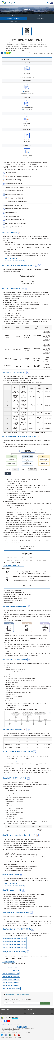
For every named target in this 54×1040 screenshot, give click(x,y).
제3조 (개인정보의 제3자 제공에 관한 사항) (13, 180)
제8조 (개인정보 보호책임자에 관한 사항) (15, 198)
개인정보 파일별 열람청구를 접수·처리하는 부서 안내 (13, 565)
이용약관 (14, 1024)
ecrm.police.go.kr (13, 814)
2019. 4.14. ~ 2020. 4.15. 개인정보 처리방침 (11, 985)
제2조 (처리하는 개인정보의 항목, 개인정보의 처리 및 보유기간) (19, 176)
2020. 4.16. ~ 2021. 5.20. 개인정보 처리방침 (11, 982)
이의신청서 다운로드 (27, 585)
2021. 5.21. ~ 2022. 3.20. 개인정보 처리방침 (11, 979)
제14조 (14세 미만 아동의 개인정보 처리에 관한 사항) (14, 219)
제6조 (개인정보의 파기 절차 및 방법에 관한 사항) (14, 190)
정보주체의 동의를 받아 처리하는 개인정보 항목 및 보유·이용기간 (27, 282)
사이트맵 (27, 1024)
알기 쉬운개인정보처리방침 (27, 33)
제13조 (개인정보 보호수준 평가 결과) (12, 216)
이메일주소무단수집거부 (21, 1024)
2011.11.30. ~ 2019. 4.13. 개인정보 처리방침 (11, 988)
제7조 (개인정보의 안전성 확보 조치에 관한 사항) (14, 194)
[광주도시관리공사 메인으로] (8, 2)
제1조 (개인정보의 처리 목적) (10, 172)
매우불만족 (28, 999)
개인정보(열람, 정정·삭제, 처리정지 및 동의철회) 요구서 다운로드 (27, 547)
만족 (13, 999)
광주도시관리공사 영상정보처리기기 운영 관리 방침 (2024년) (14, 944)
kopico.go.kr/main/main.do (15, 793)
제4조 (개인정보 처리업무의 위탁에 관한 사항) (13, 183)
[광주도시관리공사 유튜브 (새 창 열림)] (8, 1021)
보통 (17, 999)
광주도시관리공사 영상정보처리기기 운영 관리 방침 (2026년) (14, 938)
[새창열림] (2, 53)
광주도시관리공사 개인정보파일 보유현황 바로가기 (14, 261)
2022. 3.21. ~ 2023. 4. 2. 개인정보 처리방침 (11, 976)
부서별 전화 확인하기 (22, 1027)
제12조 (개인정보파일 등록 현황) (11, 212)
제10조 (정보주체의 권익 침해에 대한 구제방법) (13, 205)
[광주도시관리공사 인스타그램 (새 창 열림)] (2, 1021)
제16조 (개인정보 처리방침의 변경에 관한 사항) (13, 227)
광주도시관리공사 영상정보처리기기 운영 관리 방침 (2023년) (14, 947)
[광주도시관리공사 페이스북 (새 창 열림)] (5, 1021)
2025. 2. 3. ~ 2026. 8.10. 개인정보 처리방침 (11, 970)
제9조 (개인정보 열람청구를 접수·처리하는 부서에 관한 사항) (16, 201)
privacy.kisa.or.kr (13, 803)
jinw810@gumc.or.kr (40, 830)
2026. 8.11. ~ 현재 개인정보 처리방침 (10, 967)
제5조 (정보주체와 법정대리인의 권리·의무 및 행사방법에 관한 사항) (17, 187)
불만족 (22, 999)
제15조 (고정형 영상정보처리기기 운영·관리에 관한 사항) (15, 223)
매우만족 (7, 999)
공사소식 (40, 321)
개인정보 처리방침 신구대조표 (8, 961)
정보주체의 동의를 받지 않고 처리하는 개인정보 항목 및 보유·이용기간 (27, 276)
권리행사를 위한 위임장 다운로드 (27, 554)
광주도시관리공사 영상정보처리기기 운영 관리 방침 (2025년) (14, 941)
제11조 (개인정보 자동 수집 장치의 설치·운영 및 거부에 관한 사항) (17, 209)
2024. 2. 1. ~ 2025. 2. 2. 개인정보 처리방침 (11, 973)
